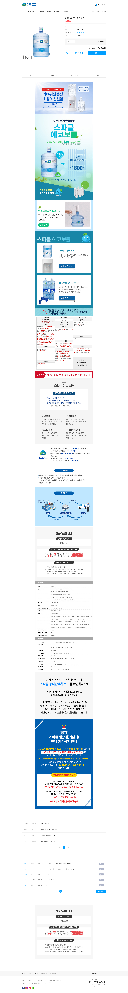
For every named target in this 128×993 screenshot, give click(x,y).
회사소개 (24, 973)
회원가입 (98, 11)
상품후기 (53, 75)
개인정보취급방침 (44, 973)
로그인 (93, 11)
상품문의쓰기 (101, 891)
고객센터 (104, 11)
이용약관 (36, 973)
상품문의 (74, 75)
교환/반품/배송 (95, 75)
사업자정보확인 (53, 973)
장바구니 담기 (79, 53)
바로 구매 (97, 53)
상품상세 (32, 75)
